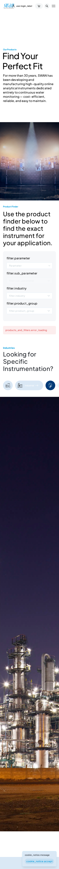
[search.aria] (47, 6)
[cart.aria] (39, 6)
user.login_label (24, 6)
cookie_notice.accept (39, 861)
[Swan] (8, 6)
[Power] (8, 385)
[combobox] (29, 266)
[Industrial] (20, 385)
